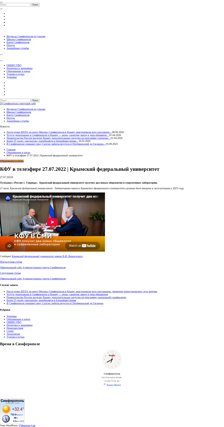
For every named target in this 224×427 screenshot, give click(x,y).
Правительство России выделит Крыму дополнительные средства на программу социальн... (59, 138)
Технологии (13, 334)
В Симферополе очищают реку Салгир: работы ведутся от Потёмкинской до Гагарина (55, 303)
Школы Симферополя (19, 39)
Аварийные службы (18, 48)
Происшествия (15, 328)
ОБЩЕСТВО (14, 65)
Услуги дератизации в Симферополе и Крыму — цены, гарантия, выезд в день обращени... (58, 135)
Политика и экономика (19, 68)
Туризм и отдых (15, 74)
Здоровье (12, 77)
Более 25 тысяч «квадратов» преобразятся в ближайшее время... (43, 141)
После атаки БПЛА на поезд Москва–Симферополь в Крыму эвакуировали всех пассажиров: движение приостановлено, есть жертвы (82, 291)
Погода (11, 45)
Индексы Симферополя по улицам (26, 36)
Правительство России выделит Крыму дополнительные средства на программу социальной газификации (66, 297)
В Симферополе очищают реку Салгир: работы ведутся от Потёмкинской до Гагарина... (56, 144)
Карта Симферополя (18, 42)
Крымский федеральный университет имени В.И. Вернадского (47, 256)
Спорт (10, 331)
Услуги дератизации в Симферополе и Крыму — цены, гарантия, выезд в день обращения (57, 294)
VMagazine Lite (27, 425)
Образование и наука (18, 71)
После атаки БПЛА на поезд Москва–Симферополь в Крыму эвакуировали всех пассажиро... (59, 132)
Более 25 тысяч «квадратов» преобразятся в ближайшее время (41, 300)
